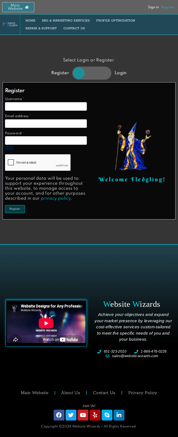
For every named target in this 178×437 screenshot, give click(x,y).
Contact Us (104, 393)
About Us (70, 393)
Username (14, 99)
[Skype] (107, 415)
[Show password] (9, 148)
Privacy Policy (142, 393)
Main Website (34, 393)
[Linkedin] (119, 415)
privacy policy (56, 198)
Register (15, 209)
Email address (18, 116)
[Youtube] (82, 415)
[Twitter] (71, 415)
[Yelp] (95, 415)
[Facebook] (59, 415)
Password (14, 133)
